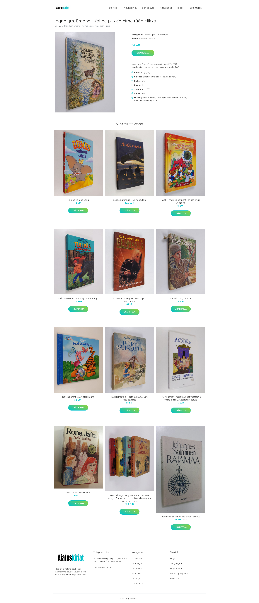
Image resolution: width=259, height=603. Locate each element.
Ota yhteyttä (176, 563)
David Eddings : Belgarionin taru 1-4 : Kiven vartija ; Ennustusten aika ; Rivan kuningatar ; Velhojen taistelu (129, 498)
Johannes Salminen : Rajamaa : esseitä (180, 516)
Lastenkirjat (149, 34)
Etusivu (58, 26)
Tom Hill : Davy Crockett (180, 298)
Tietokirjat (112, 7)
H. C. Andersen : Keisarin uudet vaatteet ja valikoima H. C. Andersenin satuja (181, 398)
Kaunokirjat (130, 7)
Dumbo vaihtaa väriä (78, 200)
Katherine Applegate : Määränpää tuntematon (129, 300)
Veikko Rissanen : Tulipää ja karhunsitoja (78, 298)
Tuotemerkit (195, 7)
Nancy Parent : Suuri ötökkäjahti (78, 397)
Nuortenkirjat (162, 34)
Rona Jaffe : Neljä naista (78, 492)
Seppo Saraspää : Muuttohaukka (129, 200)
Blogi (180, 7)
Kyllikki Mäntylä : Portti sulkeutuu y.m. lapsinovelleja (129, 398)
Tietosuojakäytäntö (179, 573)
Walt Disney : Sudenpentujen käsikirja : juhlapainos (181, 201)
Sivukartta (174, 578)
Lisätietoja (143, 53)
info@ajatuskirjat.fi (102, 567)
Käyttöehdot (176, 568)
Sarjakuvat (148, 7)
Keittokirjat (166, 7)
